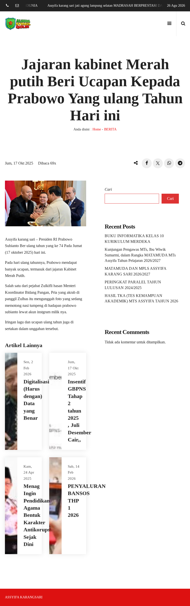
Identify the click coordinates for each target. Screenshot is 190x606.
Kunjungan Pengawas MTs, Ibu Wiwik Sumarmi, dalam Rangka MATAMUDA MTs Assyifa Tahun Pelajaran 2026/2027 (140, 255)
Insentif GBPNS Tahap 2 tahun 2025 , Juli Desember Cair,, (79, 410)
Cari (108, 189)
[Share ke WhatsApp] (169, 163)
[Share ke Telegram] (180, 163)
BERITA (110, 129)
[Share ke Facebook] (147, 163)
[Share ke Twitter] (158, 163)
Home (97, 129)
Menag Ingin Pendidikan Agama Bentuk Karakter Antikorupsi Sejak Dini (37, 515)
